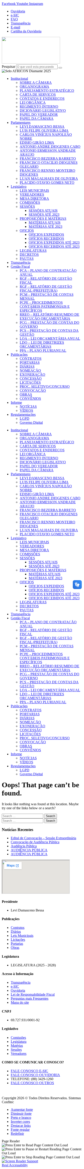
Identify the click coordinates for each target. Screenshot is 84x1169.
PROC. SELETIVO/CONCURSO (45, 386)
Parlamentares (20, 122)
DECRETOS (29, 254)
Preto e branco (21, 1117)
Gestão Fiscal (20, 266)
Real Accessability (15, 1165)
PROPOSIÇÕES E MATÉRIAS (43, 218)
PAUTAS (27, 258)
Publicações (19, 354)
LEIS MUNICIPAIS (34, 190)
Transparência (20, 262)
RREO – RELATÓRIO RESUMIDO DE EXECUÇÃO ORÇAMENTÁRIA (49, 316)
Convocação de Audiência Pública (35, 842)
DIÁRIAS (27, 366)
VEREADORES (32, 194)
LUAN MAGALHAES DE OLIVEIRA (49, 178)
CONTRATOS (30, 358)
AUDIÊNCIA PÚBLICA (29, 850)
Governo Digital (31, 422)
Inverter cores (20, 1121)
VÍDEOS (26, 410)
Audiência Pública (24, 846)
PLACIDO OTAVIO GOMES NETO (47, 182)
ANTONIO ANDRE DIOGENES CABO (50, 146)
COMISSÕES (30, 202)
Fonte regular (20, 1129)
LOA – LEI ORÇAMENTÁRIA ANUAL (50, 338)
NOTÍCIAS (28, 406)
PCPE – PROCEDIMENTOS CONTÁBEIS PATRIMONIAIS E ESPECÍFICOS (45, 306)
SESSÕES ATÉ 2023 (44, 214)
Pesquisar (8, 66)
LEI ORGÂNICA (33, 102)
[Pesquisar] (60, 67)
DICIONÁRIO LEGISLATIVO (43, 110)
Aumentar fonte (22, 1109)
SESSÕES (27, 206)
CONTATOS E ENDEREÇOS (42, 98)
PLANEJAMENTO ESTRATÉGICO (47, 90)
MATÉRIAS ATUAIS (44, 222)
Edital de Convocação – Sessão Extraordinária (43, 838)
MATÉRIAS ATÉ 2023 (45, 226)
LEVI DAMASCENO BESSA (42, 126)
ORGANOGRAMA (34, 86)
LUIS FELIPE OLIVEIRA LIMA (44, 130)
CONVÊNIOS (30, 398)
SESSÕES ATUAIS (43, 210)
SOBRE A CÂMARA (36, 82)
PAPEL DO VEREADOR (39, 114)
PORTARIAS (30, 362)
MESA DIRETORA (34, 198)
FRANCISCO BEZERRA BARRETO (48, 158)
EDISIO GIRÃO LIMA (37, 142)
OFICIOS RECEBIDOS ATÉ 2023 (54, 246)
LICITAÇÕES (30, 382)
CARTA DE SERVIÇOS (38, 94)
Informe (16, 402)
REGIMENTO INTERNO (39, 106)
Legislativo (18, 186)
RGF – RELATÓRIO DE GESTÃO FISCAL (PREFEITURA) (46, 288)
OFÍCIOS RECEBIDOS (46, 238)
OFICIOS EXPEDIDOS (46, 234)
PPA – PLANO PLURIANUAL (43, 350)
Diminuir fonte (21, 1113)
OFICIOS (27, 230)
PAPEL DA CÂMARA (37, 118)
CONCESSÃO (31, 378)
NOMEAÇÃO (30, 370)
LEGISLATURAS (33, 250)
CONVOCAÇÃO (33, 390)
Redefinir (17, 1133)
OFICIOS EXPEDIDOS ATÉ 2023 (54, 242)
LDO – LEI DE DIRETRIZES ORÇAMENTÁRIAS (42, 344)
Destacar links (21, 1125)
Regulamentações (23, 414)
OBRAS (26, 394)
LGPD (24, 418)
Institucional (19, 78)
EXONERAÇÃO (32, 374)
